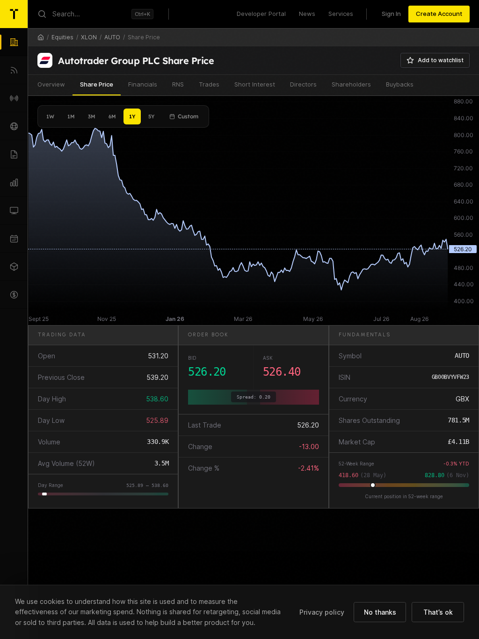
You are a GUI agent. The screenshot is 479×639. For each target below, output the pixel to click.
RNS (178, 84)
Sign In (391, 13)
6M (112, 116)
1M (71, 116)
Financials (142, 84)
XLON (89, 37)
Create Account (439, 13)
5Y (151, 116)
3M (91, 116)
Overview (51, 84)
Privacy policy (321, 612)
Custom (188, 116)
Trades (209, 84)
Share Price (96, 84)
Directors (303, 84)
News (307, 13)
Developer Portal (261, 13)
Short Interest (254, 84)
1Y (132, 116)
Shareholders (351, 84)
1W (50, 116)
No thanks (380, 612)
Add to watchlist (441, 60)
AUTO (112, 37)
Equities (62, 37)
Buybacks (400, 84)
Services (340, 13)
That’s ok (438, 612)
